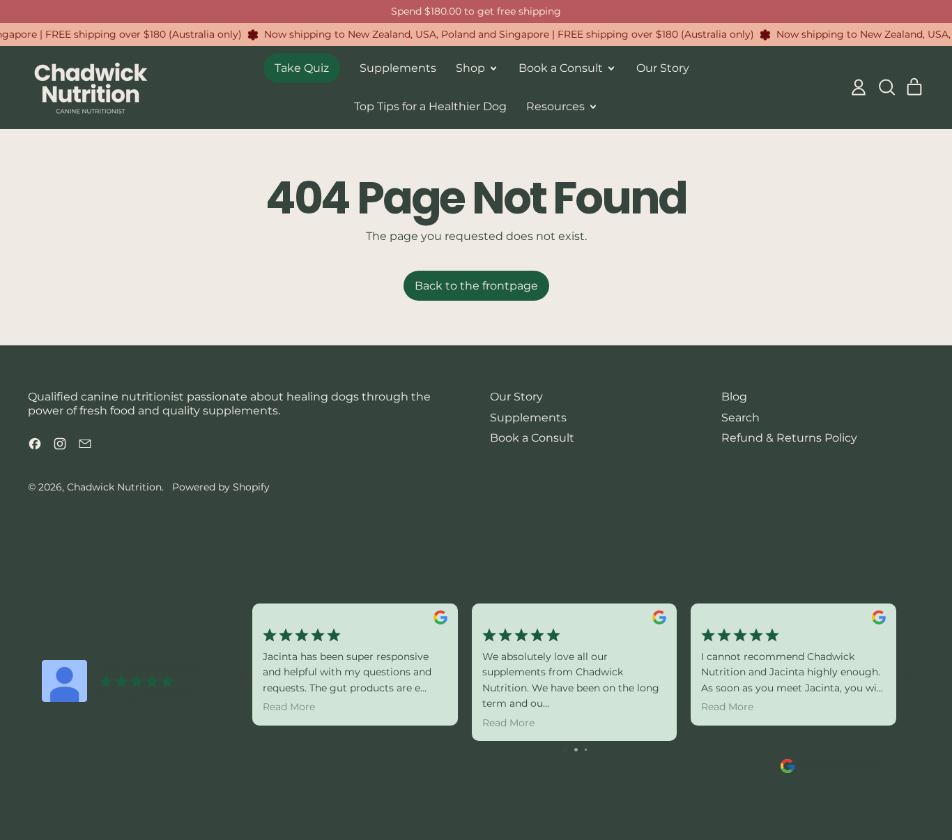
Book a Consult (532, 437)
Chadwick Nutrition (114, 487)
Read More (289, 706)
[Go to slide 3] (586, 750)
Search (740, 417)
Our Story (662, 68)
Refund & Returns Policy (789, 437)
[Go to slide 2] (576, 749)
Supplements (398, 68)
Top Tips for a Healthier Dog (430, 106)
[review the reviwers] (440, 617)
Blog (734, 396)
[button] (886, 87)
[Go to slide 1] (564, 749)
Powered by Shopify (221, 487)
